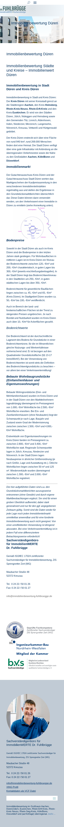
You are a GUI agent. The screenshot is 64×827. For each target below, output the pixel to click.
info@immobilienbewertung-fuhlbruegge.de (29, 596)
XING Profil (12, 787)
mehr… (52, 814)
